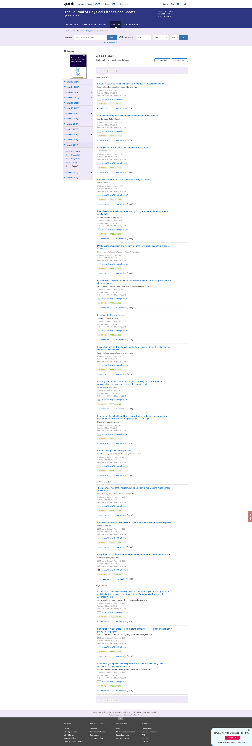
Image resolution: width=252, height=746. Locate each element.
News (118, 728)
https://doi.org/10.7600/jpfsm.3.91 (115, 434)
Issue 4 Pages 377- (73, 155)
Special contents (122, 735)
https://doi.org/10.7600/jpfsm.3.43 (115, 264)
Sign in (165, 4)
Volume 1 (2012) (71, 177)
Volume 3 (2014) (71, 145)
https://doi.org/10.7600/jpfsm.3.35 (115, 229)
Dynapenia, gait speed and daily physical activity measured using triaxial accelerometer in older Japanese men (131, 664)
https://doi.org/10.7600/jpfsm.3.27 (115, 195)
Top (120, 718)
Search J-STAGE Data (72, 741)
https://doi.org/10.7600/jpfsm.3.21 (115, 163)
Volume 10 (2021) (71, 108)
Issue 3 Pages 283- (73, 158)
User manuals (147, 728)
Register (232, 737)
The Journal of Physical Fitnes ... (87, 31)
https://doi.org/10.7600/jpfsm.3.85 (115, 399)
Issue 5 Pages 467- (73, 151)
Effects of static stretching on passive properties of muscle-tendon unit (130, 83)
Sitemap (145, 741)
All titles (67, 728)
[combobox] (143, 37)
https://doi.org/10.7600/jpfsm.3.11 (115, 131)
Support (123, 4)
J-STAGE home (69, 31)
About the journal (132, 24)
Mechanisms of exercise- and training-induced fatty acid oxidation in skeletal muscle (133, 247)
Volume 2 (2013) (71, 172)
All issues (115, 24)
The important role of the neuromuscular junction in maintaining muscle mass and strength (133, 489)
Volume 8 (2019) (71, 118)
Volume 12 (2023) (71, 97)
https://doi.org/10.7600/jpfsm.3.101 (115, 466)
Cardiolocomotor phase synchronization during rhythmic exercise (127, 115)
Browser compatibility (150, 732)
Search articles (70, 738)
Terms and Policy (96, 738)
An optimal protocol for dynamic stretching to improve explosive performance (133, 554)
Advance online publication (94, 24)
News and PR (110, 4)
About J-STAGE (94, 4)
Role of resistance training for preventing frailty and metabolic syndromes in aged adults (132, 212)
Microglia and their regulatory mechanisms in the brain (122, 147)
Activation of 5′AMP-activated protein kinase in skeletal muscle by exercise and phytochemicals (134, 281)
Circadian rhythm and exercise (111, 315)
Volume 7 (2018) (71, 124)
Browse (80, 4)
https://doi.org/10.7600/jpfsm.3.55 (115, 298)
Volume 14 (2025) (71, 87)
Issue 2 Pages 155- (73, 162)
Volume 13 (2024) (71, 92)
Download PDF (121, 108)
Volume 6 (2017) (71, 129)
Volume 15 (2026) (71, 82)
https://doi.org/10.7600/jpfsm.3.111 (115, 506)
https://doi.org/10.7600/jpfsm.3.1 (114, 99)
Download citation (162, 60)
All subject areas (70, 732)
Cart (173, 4)
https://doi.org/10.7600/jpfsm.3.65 (115, 330)
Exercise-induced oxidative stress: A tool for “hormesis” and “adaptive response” (134, 522)
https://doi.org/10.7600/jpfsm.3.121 (115, 570)
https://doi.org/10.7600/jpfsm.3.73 (115, 365)
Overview (93, 728)
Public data (94, 735)
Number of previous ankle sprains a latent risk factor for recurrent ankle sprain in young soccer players (134, 630)
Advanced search (110, 42)
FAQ (143, 735)
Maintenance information (125, 732)
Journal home (72, 24)
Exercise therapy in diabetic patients (114, 450)
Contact (145, 738)
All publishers (69, 735)
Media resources (122, 738)
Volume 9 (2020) (71, 113)
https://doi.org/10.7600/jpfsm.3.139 (115, 647)
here (244, 742)
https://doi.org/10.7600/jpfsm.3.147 (115, 681)
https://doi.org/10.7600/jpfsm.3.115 (115, 538)
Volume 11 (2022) (71, 103)
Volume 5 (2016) (71, 134)
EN (178, 4)
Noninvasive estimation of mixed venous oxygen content (123, 179)
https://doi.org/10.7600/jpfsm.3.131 (115, 612)
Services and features (98, 732)
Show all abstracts (179, 60)
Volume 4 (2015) (71, 139)
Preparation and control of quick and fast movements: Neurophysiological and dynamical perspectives (133, 348)
